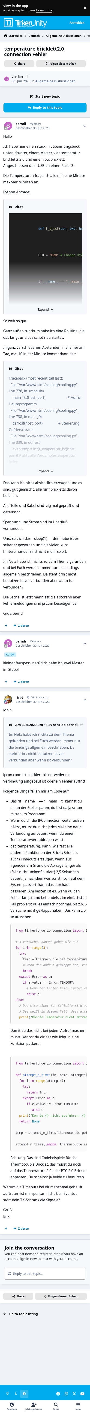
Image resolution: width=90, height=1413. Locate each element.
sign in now (28, 1258)
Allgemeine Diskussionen (55, 81)
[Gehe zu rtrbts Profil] (8, 699)
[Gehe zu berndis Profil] (6, 79)
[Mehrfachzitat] (6, 626)
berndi (23, 76)
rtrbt (19, 697)
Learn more (9, 8)
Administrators (39, 697)
